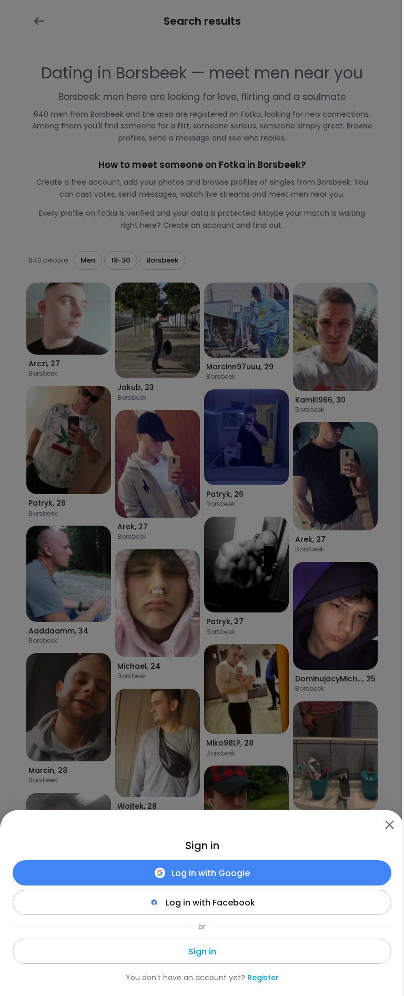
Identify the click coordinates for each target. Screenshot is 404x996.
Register (263, 977)
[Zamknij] (389, 824)
